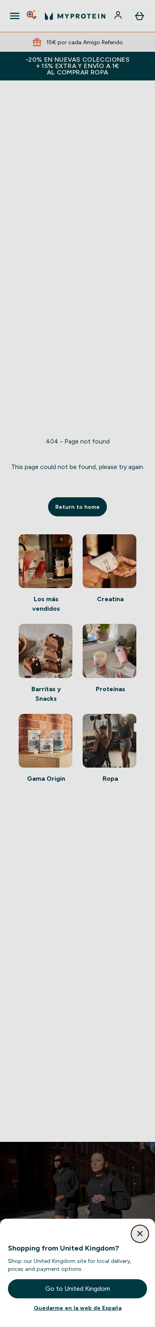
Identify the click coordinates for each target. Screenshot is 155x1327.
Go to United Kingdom (77, 1288)
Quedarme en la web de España (78, 1308)
